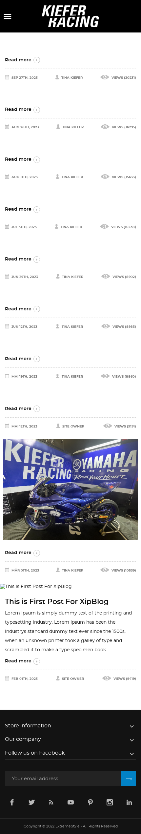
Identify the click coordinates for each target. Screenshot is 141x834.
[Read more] (70, 43)
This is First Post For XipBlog (57, 601)
